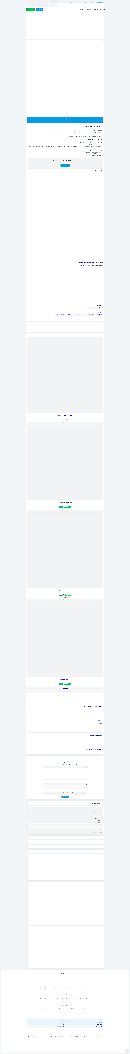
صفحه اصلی (100, 1020)
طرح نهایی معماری (98, 822)
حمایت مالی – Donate (60, 1026)
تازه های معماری (98, 828)
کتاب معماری (99, 824)
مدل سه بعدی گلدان (70, 314)
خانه (103, 9)
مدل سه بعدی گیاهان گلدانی (60, 314)
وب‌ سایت (85, 788)
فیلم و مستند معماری (97, 830)
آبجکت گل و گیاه (99, 307)
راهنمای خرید (99, 1022)
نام (86, 779)
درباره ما (62, 1024)
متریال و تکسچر (98, 809)
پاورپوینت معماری (98, 818)
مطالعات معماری (98, 816)
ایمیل (86, 784)
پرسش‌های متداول (98, 1024)
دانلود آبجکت (62, 1020)
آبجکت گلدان (85, 314)
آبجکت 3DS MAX (99, 314)
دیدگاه (85, 767)
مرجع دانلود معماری (93, 1051)
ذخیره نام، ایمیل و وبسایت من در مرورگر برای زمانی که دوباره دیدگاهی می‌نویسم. (72, 792)
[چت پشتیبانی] (127, 1051)
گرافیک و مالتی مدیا (97, 832)
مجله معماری (96, 9)
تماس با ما (62, 1022)
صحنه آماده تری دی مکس (96, 807)
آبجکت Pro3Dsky (91, 314)
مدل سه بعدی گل (78, 314)
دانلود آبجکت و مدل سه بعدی (96, 805)
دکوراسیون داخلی (98, 826)
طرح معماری (99, 820)
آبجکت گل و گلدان (73, 132)
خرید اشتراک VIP (79, 9)
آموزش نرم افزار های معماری (96, 811)
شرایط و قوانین (99, 1026)
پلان (100, 813)
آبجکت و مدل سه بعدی (91, 307)
